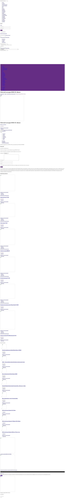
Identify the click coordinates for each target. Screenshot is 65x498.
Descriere (3, 140)
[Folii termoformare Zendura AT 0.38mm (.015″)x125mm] (4, 419)
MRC (2, 6)
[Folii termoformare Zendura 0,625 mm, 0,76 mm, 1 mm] (4, 430)
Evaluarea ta (2, 153)
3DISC (3, 2)
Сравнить (2, 193)
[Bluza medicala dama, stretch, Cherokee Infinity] (4, 396)
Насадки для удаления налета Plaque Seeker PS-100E (9, 304)
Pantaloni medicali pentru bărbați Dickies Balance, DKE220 (11, 350)
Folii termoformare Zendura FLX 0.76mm (9, 410)
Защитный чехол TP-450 (4, 197)
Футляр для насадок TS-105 (5, 278)
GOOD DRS (3, 18)
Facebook (4, 133)
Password (1, 28)
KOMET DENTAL (4, 15)
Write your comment (3, 124)
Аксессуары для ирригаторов (4, 195)
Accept (1, 475)
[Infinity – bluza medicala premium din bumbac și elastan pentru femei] (4, 360)
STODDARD (4, 14)
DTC (2, 7)
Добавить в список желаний (4, 192)
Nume (1, 161)
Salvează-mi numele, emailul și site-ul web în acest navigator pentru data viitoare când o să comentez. (15, 165)
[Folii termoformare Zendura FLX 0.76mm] (4, 408)
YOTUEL (3, 19)
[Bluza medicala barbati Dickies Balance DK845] (4, 372)
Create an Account (7, 35)
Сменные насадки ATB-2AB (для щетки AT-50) (8, 335)
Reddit (3, 139)
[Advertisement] (32, 57)
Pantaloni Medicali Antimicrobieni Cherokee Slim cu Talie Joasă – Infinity (14, 385)
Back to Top (2, 473)
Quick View (2, 194)
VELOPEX (3, 16)
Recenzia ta (2, 160)
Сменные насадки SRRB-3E (5, 250)
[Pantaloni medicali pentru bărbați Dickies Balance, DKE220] (4, 348)
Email (1, 163)
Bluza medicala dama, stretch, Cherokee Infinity (10, 398)
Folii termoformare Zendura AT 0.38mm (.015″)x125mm (11, 421)
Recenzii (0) (3, 141)
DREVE (3, 13)
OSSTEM (3, 21)
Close (1, 25)
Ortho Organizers (4, 5)
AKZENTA (3, 17)
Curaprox (3, 3)
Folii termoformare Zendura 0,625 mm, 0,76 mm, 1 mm (11, 432)
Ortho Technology (4, 4)
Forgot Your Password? (3, 33)
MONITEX (3, 20)
